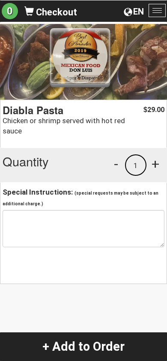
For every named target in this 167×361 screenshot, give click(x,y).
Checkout (55, 12)
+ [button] (155, 164)
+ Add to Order (83, 346)
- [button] (116, 164)
